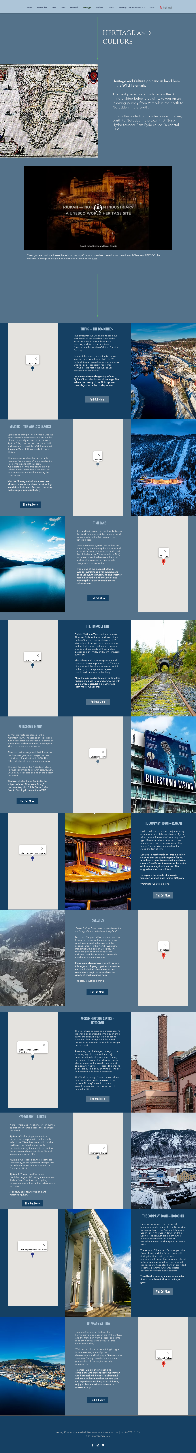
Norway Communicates (68, 1432)
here (94, 258)
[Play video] (98, 208)
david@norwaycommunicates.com (100, 1432)
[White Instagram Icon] (98, 1445)
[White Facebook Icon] (92, 1445)
